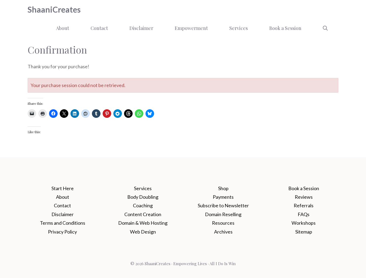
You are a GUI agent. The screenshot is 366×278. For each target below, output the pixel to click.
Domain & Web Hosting (142, 223)
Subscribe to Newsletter (223, 205)
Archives (223, 232)
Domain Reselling (223, 214)
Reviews (304, 197)
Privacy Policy (62, 232)
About (62, 28)
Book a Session (285, 28)
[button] (325, 28)
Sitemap (303, 232)
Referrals (303, 205)
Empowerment (191, 28)
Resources (223, 223)
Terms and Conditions (62, 223)
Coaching (143, 205)
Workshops (304, 223)
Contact (99, 28)
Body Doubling (142, 197)
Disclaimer (141, 28)
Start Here (62, 188)
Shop (223, 188)
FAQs (303, 214)
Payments (223, 197)
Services (238, 28)
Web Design (143, 232)
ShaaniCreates (54, 9)
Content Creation (142, 214)
